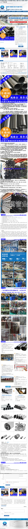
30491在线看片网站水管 (5, 14)
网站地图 (3, 528)
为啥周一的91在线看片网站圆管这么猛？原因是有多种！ (6, 503)
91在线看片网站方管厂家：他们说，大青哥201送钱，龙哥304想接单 (7, 502)
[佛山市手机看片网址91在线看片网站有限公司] (2, 7)
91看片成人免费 (9, 14)
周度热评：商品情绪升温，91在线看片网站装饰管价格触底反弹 (20, 503)
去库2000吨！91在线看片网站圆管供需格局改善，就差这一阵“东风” (20, 501)
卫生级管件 (21, 14)
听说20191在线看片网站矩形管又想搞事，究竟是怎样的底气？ (20, 502)
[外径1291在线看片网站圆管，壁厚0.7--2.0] (14, 495)
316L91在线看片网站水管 (17, 14)
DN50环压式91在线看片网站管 (5, 496)
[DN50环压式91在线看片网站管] (5, 495)
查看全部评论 (25, 506)
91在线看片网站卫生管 (13, 14)
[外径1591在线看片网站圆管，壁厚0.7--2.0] (22, 495)
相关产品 (2, 48)
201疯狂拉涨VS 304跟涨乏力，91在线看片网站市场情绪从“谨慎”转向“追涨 (8, 501)
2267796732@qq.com (13, 524)
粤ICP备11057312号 (11, 525)
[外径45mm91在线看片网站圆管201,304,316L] (7, 40)
